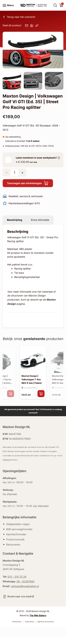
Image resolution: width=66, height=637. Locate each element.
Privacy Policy (16, 622)
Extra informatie (40, 219)
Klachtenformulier (16, 534)
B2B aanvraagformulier (19, 528)
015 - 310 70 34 (17, 576)
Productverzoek (15, 539)
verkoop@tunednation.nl (25, 586)
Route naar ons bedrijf (20, 596)
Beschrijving (14, 219)
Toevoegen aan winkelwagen (24, 183)
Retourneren (13, 544)
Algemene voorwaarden (45, 622)
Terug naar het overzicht (21, 16)
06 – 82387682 (25, 581)
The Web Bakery (38, 615)
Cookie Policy (29, 622)
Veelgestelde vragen (18, 523)
